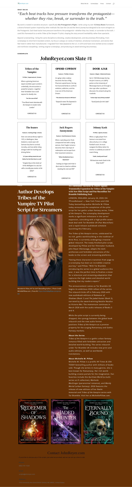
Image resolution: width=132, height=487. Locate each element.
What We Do (84, 3)
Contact (108, 3)
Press (102, 3)
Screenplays (94, 3)
